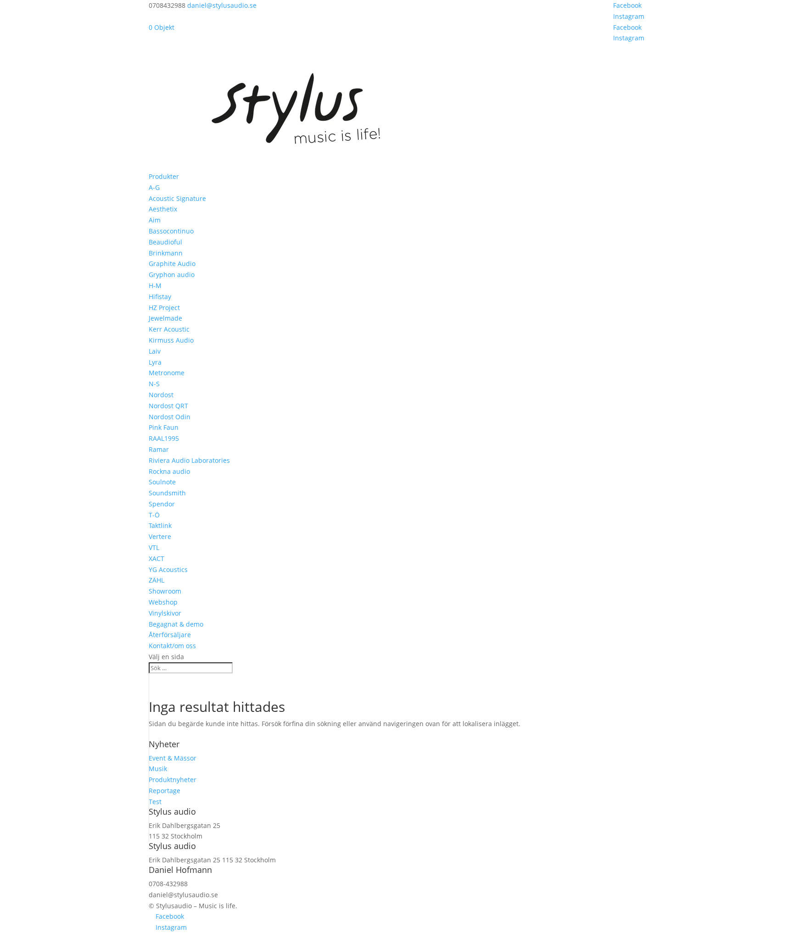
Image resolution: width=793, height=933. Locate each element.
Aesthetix (163, 209)
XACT (156, 558)
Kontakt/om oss (172, 645)
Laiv (155, 351)
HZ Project (164, 307)
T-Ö (154, 515)
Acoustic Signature (177, 198)
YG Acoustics (168, 569)
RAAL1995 (164, 438)
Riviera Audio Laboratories (189, 460)
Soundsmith (167, 493)
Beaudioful (165, 242)
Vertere (160, 536)
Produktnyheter (172, 779)
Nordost (161, 394)
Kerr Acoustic (169, 329)
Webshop (163, 602)
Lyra (155, 362)
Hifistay (160, 296)
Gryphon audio (172, 274)
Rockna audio (169, 471)
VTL (154, 547)
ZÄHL (156, 580)
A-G (154, 187)
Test (155, 801)
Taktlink (160, 525)
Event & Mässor (172, 758)
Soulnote (162, 482)
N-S (154, 383)
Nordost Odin (169, 416)
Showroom (165, 591)
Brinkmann (166, 253)
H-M (155, 285)
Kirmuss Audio (171, 340)
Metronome (166, 372)
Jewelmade (165, 318)
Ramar (159, 449)
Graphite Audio (172, 263)
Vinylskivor (165, 613)
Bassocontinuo (171, 231)
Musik (158, 768)
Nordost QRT (168, 405)
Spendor (162, 504)
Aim (155, 220)
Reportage (164, 790)
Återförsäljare (170, 634)
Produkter (164, 176)
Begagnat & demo (176, 624)
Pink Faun (164, 427)
